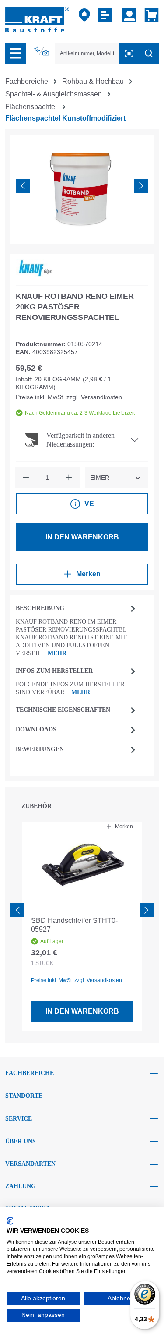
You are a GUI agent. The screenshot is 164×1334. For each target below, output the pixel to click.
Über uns (20, 1141)
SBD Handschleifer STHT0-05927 (74, 925)
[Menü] (15, 53)
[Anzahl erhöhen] (69, 477)
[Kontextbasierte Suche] (42, 51)
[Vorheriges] (23, 186)
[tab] (77, 630)
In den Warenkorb (82, 537)
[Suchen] (149, 53)
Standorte (23, 1096)
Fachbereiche (29, 1073)
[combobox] (87, 53)
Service (18, 1118)
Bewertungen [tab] (40, 749)
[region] (82, 189)
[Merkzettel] (106, 15)
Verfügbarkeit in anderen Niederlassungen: (80, 440)
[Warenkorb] (149, 15)
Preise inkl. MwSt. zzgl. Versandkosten (69, 397)
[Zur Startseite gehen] (37, 19)
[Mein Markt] (84, 15)
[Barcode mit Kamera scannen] (129, 53)
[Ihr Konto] (129, 15)
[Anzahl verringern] (25, 477)
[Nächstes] (141, 186)
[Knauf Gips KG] (35, 268)
